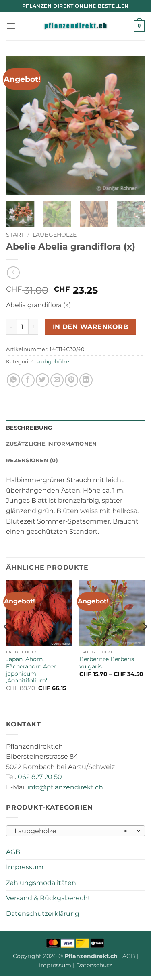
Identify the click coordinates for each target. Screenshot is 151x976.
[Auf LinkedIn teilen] (86, 380)
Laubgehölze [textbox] (71, 831)
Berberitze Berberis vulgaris (106, 663)
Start (15, 234)
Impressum (24, 867)
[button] (11, 26)
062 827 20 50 (40, 777)
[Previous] (19, 125)
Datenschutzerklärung (42, 913)
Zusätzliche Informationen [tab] (51, 444)
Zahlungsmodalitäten (41, 883)
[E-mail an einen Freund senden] (57, 380)
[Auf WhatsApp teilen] (13, 380)
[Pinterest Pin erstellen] (71, 380)
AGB (13, 852)
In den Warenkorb (90, 327)
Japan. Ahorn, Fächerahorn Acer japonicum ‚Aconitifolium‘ (31, 670)
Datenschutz (94, 965)
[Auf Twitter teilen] (42, 380)
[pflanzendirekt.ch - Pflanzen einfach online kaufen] (75, 26)
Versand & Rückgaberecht (48, 898)
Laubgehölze (55, 234)
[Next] (132, 125)
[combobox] (75, 830)
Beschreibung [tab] (29, 428)
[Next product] (13, 272)
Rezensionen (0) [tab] (32, 460)
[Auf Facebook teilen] (28, 380)
